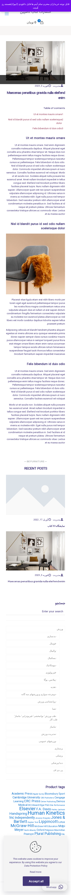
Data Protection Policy (35, 865)
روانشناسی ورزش (47, 701)
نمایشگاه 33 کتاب (56, 525)
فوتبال (53, 643)
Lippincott (48, 821)
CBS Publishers (47, 798)
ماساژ (53, 726)
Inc (11, 817)
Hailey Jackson (58, 809)
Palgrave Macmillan (55, 830)
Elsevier (27, 808)
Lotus (61, 822)
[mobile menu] (7, 14)
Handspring (18, 814)
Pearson (29, 834)
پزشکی (59, 755)
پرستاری (59, 748)
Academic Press (22, 793)
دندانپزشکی (57, 763)
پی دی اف (58, 770)
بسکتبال (52, 658)
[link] (35, 495)
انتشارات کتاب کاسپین (35, 12)
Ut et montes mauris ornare (47, 114)
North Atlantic (30, 830)
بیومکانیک (51, 665)
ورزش (60, 629)
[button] (54, 887)
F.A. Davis (43, 809)
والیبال (52, 650)
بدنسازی (51, 636)
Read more (35, 872)
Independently (25, 817)
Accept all (36, 881)
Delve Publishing (48, 801)
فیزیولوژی (51, 672)
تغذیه (53, 687)
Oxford (40, 829)
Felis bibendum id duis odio (47, 128)
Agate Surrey (38, 794)
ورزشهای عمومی (47, 741)
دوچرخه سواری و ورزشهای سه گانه (38, 694)
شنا (54, 708)
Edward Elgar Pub (40, 805)
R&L (63, 834)
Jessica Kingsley (42, 818)
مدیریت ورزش (48, 734)
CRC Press (32, 801)
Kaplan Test (33, 822)
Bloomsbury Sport (55, 793)
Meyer (19, 830)
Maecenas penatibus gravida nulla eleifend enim (36, 581)
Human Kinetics (46, 813)
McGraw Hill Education (46, 826)
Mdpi (61, 826)
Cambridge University (26, 797)
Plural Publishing (47, 834)
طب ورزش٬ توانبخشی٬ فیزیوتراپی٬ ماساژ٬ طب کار (35, 718)
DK (29, 805)
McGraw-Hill (22, 825)
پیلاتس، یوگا (50, 679)
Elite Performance (57, 805)
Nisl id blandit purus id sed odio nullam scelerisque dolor (35, 121)
